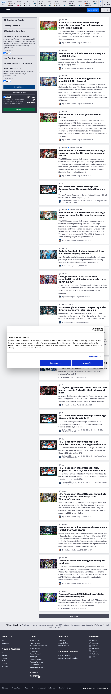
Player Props (34, 640)
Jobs (3, 640)
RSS (93, 657)
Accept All (87, 363)
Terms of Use (29, 688)
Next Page (74, 616)
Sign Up (19, 109)
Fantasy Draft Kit (36, 659)
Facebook (95, 648)
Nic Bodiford (65, 377)
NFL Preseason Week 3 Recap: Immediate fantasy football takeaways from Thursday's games (82, 496)
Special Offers (63, 643)
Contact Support (64, 655)
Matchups (33, 657)
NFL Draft (5, 666)
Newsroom (5, 643)
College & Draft (67, 305)
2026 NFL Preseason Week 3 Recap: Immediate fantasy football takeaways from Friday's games (80, 25)
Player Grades (35, 648)
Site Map (5, 688)
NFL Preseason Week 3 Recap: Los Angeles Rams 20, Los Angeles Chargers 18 (81, 189)
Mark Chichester (70, 201)
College (64, 248)
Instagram (95, 643)
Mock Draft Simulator (37, 667)
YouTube (95, 646)
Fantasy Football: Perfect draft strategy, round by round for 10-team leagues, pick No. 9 (81, 215)
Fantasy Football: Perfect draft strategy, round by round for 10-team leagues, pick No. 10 (81, 153)
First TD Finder (35, 643)
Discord (94, 651)
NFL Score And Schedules (39, 646)
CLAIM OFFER (93, 10)
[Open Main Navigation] (2, 10)
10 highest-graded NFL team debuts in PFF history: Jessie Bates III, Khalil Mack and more (82, 390)
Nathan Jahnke (70, 43)
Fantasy (64, 20)
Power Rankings (35, 654)
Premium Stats (35, 651)
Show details (93, 356)
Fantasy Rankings (36, 662)
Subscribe (61, 640)
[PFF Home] (8, 10)
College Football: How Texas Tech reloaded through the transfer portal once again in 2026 (82, 279)
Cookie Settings (65, 688)
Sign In (105, 10)
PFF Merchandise (64, 646)
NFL (3, 2)
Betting (4, 655)
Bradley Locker (70, 405)
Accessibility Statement (46, 688)
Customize (54, 363)
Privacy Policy (16, 688)
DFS (3, 661)
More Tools (19, 87)
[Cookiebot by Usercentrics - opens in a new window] (93, 329)
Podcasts (95, 654)
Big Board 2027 (35, 665)
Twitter (94, 640)
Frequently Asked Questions (68, 658)
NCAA (3, 4)
